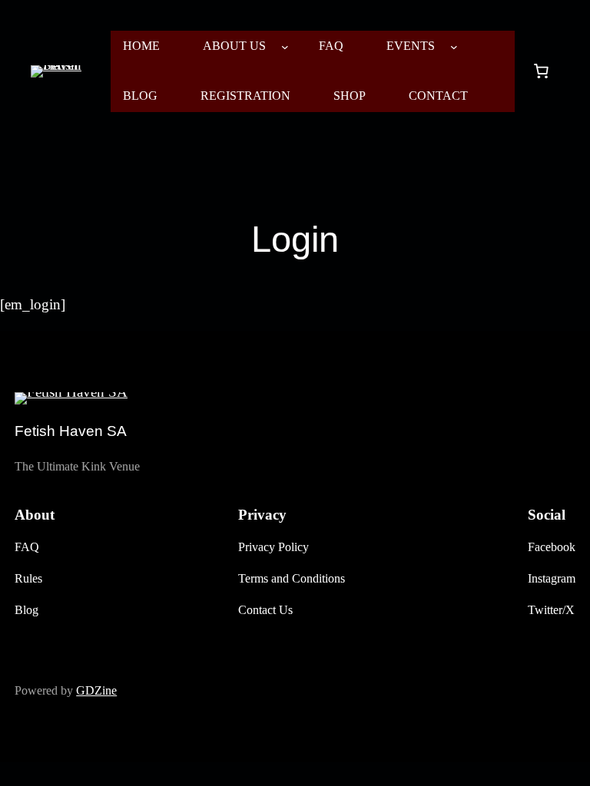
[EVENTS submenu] (454, 47)
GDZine (96, 690)
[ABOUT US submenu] (285, 47)
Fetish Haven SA (71, 431)
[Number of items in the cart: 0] (540, 71)
